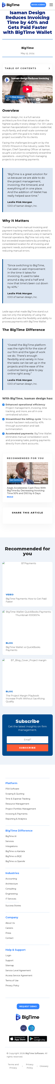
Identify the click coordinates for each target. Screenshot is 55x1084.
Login (8, 955)
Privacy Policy (12, 985)
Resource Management (17, 804)
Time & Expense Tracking (18, 799)
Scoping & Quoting (15, 794)
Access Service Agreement (19, 975)
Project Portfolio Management (21, 809)
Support (9, 960)
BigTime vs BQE (14, 856)
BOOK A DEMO (38, 5)
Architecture (12, 883)
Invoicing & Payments (16, 814)
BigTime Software (34, 1053)
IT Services (11, 899)
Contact (9, 938)
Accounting (11, 878)
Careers (9, 928)
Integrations (11, 846)
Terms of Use (12, 980)
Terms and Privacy (13, 1066)
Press (8, 933)
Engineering (12, 894)
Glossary (44, 1066)
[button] (51, 5)
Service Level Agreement (18, 970)
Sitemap (10, 965)
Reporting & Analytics (16, 819)
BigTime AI (11, 836)
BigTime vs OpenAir (15, 861)
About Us (10, 923)
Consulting (11, 889)
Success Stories (13, 905)
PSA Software (12, 789)
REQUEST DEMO (28, 1006)
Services (10, 841)
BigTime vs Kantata (15, 851)
